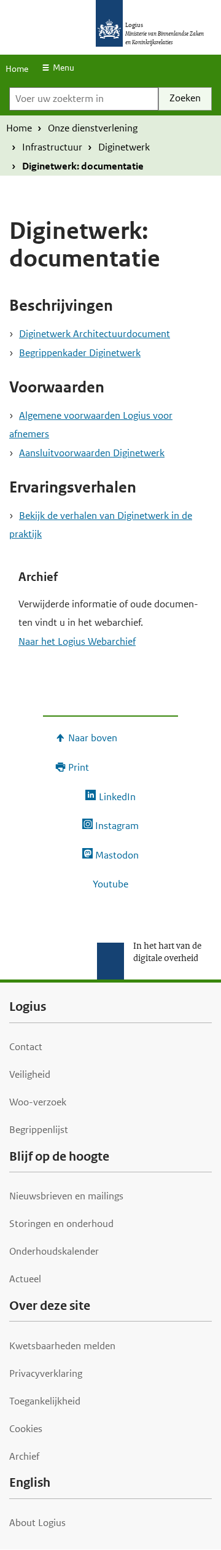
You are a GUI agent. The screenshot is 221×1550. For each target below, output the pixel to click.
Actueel (25, 1278)
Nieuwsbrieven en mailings (66, 1196)
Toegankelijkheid (44, 1401)
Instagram (117, 825)
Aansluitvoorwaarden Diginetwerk (92, 452)
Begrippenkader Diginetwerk (80, 352)
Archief (24, 1456)
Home (17, 68)
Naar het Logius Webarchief (77, 641)
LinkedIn (117, 796)
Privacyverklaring (45, 1373)
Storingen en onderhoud (61, 1223)
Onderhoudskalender (54, 1251)
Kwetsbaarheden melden (62, 1345)
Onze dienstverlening (93, 128)
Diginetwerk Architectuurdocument (94, 333)
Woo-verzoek (37, 1102)
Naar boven (92, 737)
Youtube (110, 884)
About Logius (37, 1522)
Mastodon (117, 855)
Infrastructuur (52, 147)
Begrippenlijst (38, 1129)
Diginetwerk (124, 147)
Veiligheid (29, 1074)
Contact (25, 1046)
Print (78, 767)
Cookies (25, 1428)
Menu (63, 67)
